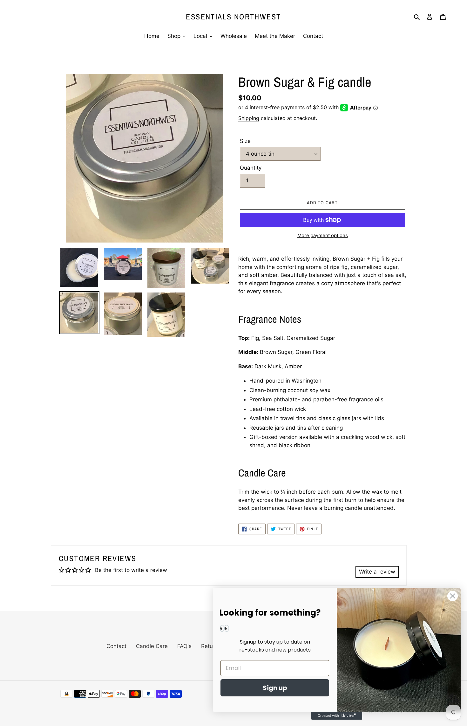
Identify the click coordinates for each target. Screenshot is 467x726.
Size (245, 141)
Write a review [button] (377, 571)
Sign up (275, 687)
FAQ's (184, 646)
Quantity (250, 168)
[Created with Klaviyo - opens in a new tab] (336, 716)
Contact (116, 646)
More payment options (322, 235)
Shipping (248, 118)
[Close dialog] (452, 596)
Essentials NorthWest (233, 16)
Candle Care (152, 646)
